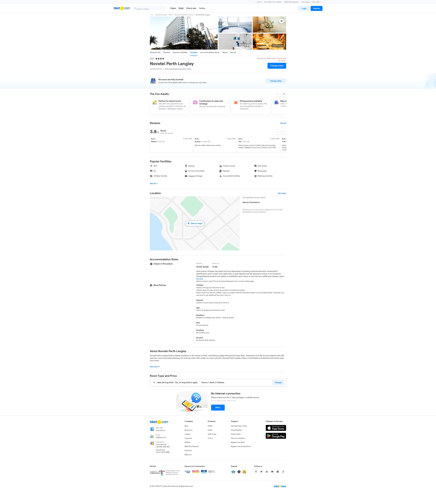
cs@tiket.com (161, 437)
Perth (170, 15)
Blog (186, 426)
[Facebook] (256, 471)
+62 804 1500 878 (163, 447)
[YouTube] (272, 471)
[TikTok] (283, 471)
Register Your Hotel (237, 442)
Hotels (210, 430)
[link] (304, 8)
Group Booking (236, 430)
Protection (188, 451)
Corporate (188, 438)
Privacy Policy (236, 434)
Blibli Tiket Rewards (292, 2)
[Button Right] (284, 131)
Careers (187, 434)
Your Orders (305, 2)
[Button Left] (278, 131)
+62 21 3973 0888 (163, 452)
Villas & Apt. (212, 434)
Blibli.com (188, 455)
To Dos (210, 438)
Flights (210, 426)
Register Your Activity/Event (241, 446)
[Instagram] (278, 471)
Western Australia (161, 15)
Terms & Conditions (238, 438)
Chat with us (160, 430)
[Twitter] (261, 471)
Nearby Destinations (251, 202)
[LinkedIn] (267, 471)
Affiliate (187, 442)
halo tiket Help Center (239, 426)
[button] (195, 223)
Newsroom (188, 430)
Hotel (151, 15)
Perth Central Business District (184, 15)
